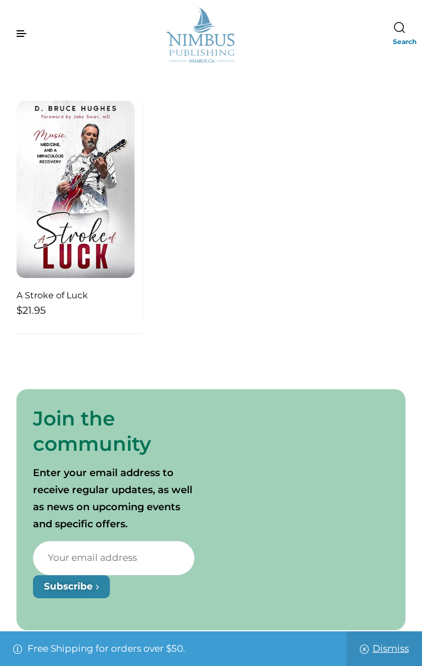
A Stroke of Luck (52, 295)
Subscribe (70, 586)
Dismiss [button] (391, 648)
